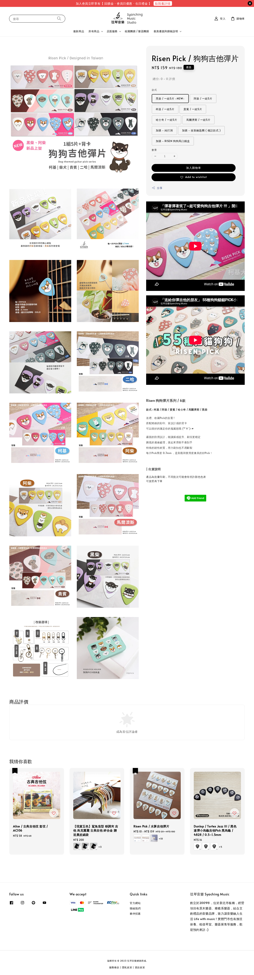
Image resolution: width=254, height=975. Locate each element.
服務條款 (114, 967)
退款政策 (140, 967)
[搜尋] (59, 18)
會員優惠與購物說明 (166, 31)
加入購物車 (193, 168)
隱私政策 (127, 967)
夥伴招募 (135, 913)
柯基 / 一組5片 (165, 109)
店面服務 (112, 31)
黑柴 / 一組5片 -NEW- (170, 98)
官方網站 (135, 903)
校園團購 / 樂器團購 (137, 31)
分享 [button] (159, 188)
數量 (154, 150)
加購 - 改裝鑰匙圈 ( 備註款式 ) (201, 130)
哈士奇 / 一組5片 (166, 120)
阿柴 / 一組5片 (203, 98)
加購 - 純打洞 (164, 130)
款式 (154, 89)
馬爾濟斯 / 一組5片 (198, 120)
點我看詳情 (163, 3)
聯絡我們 (135, 908)
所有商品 (94, 31)
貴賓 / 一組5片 (193, 109)
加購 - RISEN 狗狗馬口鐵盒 (173, 141)
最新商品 (78, 31)
